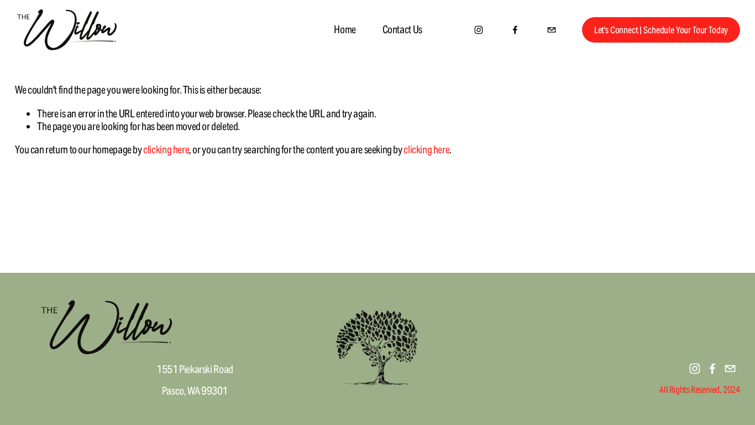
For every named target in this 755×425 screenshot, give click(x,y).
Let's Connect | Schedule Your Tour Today (661, 30)
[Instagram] (479, 30)
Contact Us (402, 29)
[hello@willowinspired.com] (552, 30)
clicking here (166, 149)
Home (344, 29)
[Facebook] (515, 30)
